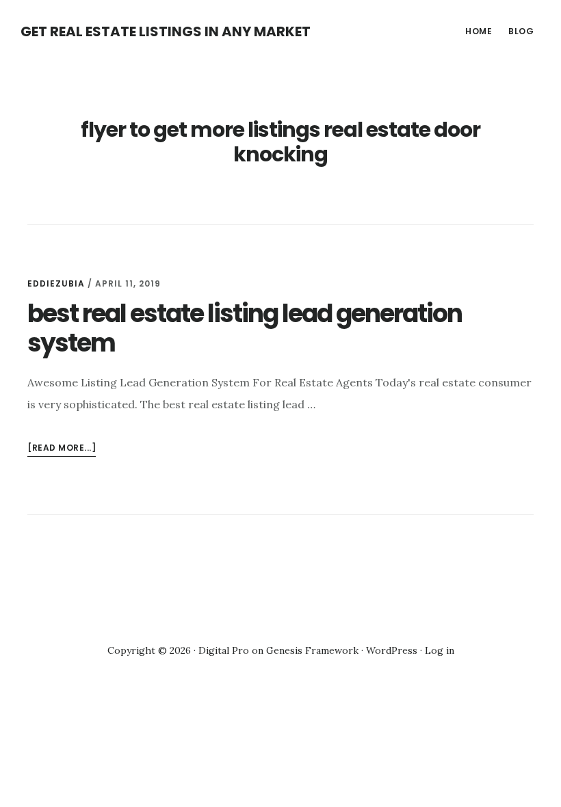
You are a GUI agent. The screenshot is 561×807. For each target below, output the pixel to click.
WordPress (391, 650)
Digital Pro (223, 650)
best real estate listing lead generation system (244, 328)
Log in (439, 650)
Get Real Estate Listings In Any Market (166, 31)
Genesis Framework (312, 650)
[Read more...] (61, 449)
